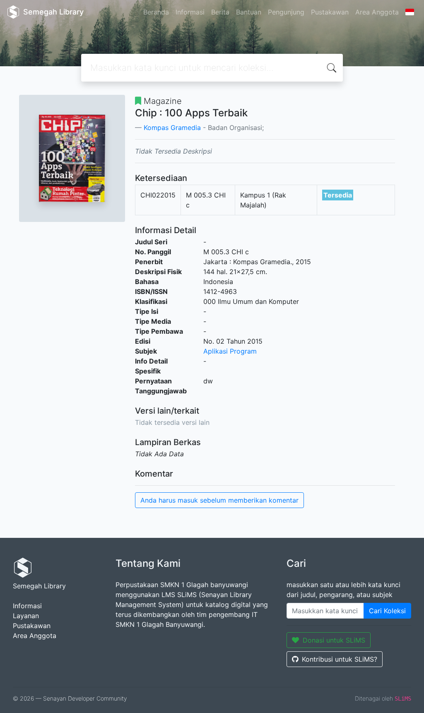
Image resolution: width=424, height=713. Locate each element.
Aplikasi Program (230, 351)
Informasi (190, 12)
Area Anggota (377, 12)
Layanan (26, 616)
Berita (220, 12)
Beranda (156, 12)
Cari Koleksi (387, 611)
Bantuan (248, 12)
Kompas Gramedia (172, 127)
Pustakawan (330, 12)
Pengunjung (286, 12)
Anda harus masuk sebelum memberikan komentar (219, 500)
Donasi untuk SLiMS (334, 640)
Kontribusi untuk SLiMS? (339, 659)
